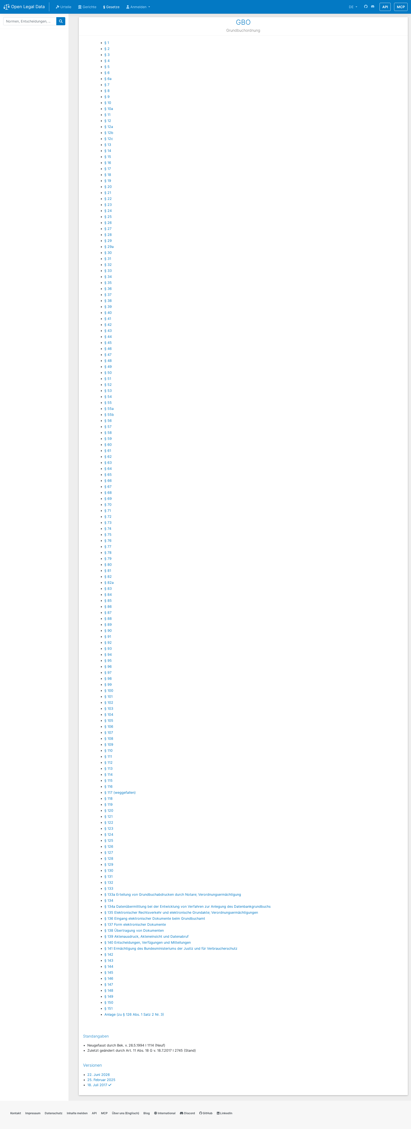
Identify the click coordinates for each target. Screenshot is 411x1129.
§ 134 (108, 900)
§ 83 (108, 588)
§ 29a (109, 246)
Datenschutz (54, 1113)
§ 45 (108, 342)
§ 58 (108, 432)
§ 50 (108, 372)
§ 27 (108, 228)
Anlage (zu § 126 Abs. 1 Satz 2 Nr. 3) (134, 1014)
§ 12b (108, 132)
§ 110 (108, 750)
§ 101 (108, 696)
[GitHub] (365, 7)
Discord (189, 1113)
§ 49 (108, 366)
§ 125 (108, 840)
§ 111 (108, 756)
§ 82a (109, 582)
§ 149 (108, 996)
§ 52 (108, 384)
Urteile (65, 7)
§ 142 (108, 954)
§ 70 (108, 504)
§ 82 (108, 576)
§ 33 (108, 270)
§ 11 (107, 114)
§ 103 (108, 708)
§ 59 (108, 438)
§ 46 (108, 348)
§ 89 (108, 624)
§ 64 (108, 468)
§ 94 (108, 654)
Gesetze (111, 7)
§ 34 (108, 276)
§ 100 (108, 690)
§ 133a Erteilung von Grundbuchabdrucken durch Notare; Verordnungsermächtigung (172, 894)
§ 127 (108, 852)
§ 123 (108, 828)
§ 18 (107, 174)
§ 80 (108, 564)
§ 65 (108, 474)
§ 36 (108, 288)
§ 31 (107, 258)
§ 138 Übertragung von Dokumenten (134, 930)
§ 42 (108, 324)
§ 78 (108, 552)
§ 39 (108, 306)
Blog (146, 1113)
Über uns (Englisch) (125, 1113)
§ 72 (108, 516)
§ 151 (108, 1008)
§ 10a (108, 108)
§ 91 (107, 636)
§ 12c (108, 138)
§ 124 (108, 834)
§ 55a (109, 408)
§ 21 (107, 192)
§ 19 (107, 180)
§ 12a (108, 126)
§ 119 (108, 804)
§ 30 (108, 252)
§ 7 (106, 84)
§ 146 (108, 978)
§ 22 (108, 198)
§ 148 (108, 990)
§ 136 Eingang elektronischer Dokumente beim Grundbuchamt (154, 918)
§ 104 (108, 714)
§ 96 (108, 666)
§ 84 (108, 594)
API (385, 7)
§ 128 (108, 858)
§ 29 (108, 240)
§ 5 (107, 66)
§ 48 (108, 360)
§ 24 (108, 210)
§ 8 (107, 90)
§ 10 (107, 102)
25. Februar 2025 (101, 1080)
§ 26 (108, 222)
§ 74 (107, 528)
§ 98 (108, 678)
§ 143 (108, 960)
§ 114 (108, 774)
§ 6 (107, 72)
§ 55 (108, 402)
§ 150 (108, 1002)
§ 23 (108, 204)
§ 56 (108, 420)
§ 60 (108, 444)
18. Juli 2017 (99, 1085)
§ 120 (108, 810)
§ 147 (108, 984)
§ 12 (107, 120)
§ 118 (108, 798)
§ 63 (108, 462)
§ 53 (108, 390)
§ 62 (108, 456)
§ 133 (108, 888)
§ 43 (108, 330)
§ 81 (107, 570)
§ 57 (108, 426)
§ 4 (107, 60)
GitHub (207, 1113)
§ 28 (108, 234)
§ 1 (106, 42)
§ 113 (108, 768)
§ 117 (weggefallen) (120, 792)
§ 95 (108, 660)
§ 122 (108, 822)
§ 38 (108, 300)
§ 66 (108, 480)
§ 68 (108, 492)
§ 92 (108, 642)
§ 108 (108, 738)
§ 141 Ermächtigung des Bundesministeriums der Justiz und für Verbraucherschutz (170, 948)
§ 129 (108, 864)
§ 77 (107, 546)
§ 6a (108, 78)
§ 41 (107, 318)
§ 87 (108, 612)
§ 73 (108, 522)
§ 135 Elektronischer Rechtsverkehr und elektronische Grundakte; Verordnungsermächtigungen (181, 912)
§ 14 (107, 150)
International (166, 1113)
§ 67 (108, 486)
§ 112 (108, 762)
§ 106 (108, 726)
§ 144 (108, 966)
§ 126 (108, 846)
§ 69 (108, 498)
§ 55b (109, 414)
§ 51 (107, 378)
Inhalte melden (77, 1113)
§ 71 (107, 510)
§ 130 (108, 870)
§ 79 (108, 558)
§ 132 (108, 882)
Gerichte (89, 7)
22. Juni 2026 (98, 1074)
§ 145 (108, 972)
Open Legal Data (27, 6)
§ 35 (108, 282)
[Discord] (372, 7)
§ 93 (108, 648)
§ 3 (107, 54)
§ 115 (108, 780)
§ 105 (108, 720)
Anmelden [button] (138, 7)
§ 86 (108, 606)
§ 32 (108, 264)
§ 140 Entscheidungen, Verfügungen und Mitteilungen (147, 942)
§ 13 (107, 144)
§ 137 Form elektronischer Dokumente (135, 924)
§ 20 (108, 186)
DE (352, 7)
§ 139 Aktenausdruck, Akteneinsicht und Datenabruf (146, 936)
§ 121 (108, 816)
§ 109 (108, 744)
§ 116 (108, 786)
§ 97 (108, 672)
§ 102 (108, 702)
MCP (401, 7)
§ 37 (108, 294)
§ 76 (108, 540)
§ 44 (108, 336)
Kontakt (15, 1113)
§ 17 (107, 168)
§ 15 (107, 156)
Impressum (32, 1113)
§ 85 (108, 600)
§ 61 (107, 450)
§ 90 (108, 630)
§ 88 (108, 618)
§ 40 (108, 312)
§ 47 (108, 354)
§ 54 (108, 396)
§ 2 (107, 48)
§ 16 (107, 162)
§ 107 (108, 732)
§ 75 (108, 534)
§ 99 (108, 684)
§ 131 (108, 876)
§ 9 (107, 96)
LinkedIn (225, 1113)
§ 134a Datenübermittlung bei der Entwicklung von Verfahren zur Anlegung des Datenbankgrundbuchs (187, 906)
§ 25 (108, 216)
